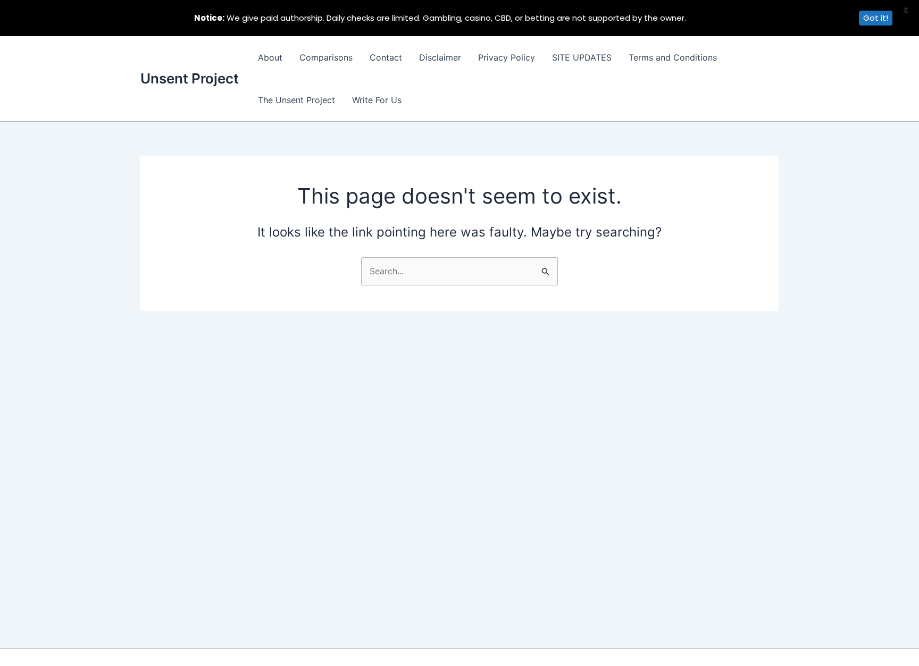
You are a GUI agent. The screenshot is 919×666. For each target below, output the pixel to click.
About (270, 57)
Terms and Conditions (673, 57)
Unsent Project (189, 78)
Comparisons (326, 57)
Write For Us (377, 100)
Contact (386, 57)
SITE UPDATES (582, 57)
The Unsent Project (296, 100)
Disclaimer (440, 57)
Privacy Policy (506, 57)
